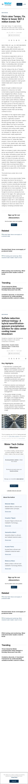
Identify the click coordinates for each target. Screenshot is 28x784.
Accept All (14, 781)
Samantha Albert (6, 346)
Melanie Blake (5, 344)
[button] (3, 4)
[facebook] (9, 40)
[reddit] (16, 40)
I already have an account (14, 490)
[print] (25, 40)
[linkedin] (11, 40)
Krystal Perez (15, 346)
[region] (14, 778)
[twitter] (14, 40)
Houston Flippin (14, 344)
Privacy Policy (14, 777)
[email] (19, 40)
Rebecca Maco (6, 348)
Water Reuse (5, 12)
